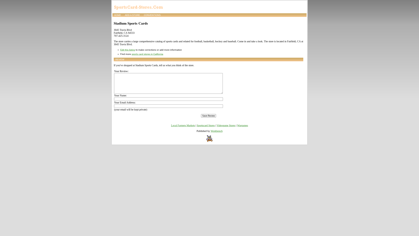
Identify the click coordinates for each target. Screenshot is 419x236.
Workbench (217, 131)
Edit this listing (127, 50)
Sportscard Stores (206, 125)
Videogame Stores (226, 125)
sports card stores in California (147, 54)
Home (117, 15)
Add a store (132, 15)
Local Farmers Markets (183, 125)
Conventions (152, 15)
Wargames (242, 125)
